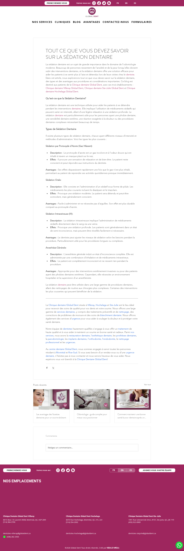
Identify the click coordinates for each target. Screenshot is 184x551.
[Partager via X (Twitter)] (53, 368)
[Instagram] (94, 3)
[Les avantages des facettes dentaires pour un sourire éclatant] (51, 399)
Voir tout (147, 384)
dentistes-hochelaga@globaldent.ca (81, 533)
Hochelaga (95, 516)
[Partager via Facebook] (47, 368)
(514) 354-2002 (72, 522)
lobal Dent (86, 516)
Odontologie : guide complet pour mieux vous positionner (92, 416)
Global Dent (23, 516)
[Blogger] (109, 3)
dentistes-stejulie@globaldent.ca (142, 533)
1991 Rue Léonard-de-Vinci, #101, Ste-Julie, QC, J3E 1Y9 (151, 520)
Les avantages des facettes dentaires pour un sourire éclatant (51, 416)
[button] (91, 22)
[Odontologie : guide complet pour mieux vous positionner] (92, 399)
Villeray (31, 516)
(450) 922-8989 (134, 522)
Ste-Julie (157, 516)
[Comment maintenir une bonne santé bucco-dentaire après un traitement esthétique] (133, 399)
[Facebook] (99, 3)
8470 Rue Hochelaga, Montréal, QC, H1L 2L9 (84, 520)
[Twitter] (104, 3)
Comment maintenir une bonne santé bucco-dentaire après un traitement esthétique (131, 416)
